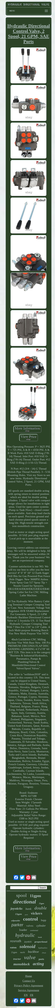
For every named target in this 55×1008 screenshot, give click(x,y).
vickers (36, 913)
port (26, 914)
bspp (43, 920)
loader (23, 929)
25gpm (41, 903)
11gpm (35, 896)
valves (29, 925)
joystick (27, 941)
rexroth (15, 941)
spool (21, 895)
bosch (40, 937)
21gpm (14, 952)
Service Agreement (28, 990)
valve (30, 957)
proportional (41, 942)
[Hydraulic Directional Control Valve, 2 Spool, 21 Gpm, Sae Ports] (28, 66)
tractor (17, 959)
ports (41, 959)
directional (24, 902)
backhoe (33, 952)
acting (38, 963)
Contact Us (28, 980)
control (30, 919)
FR (31, 995)
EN (26, 995)
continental (34, 930)
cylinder (41, 925)
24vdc (44, 953)
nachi (22, 952)
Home (28, 976)
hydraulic (25, 935)
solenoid (27, 946)
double (40, 907)
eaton (13, 947)
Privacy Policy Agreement (28, 985)
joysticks (16, 908)
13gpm (18, 914)
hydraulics (42, 948)
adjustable (15, 920)
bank (28, 908)
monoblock (21, 964)
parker (17, 925)
